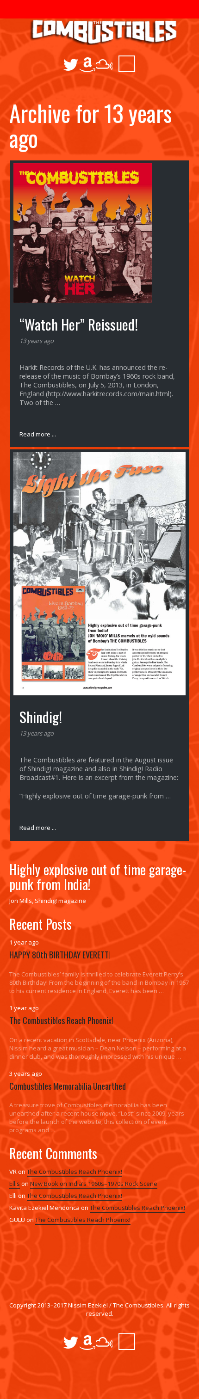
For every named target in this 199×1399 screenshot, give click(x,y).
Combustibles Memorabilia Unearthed (67, 1086)
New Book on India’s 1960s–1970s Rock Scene (93, 1183)
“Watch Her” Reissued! (78, 324)
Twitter (70, 64)
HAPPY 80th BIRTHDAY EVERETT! (60, 954)
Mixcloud (104, 64)
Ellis (14, 1183)
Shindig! (40, 716)
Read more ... (37, 434)
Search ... (126, 63)
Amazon (87, 64)
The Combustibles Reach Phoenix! (61, 1020)
